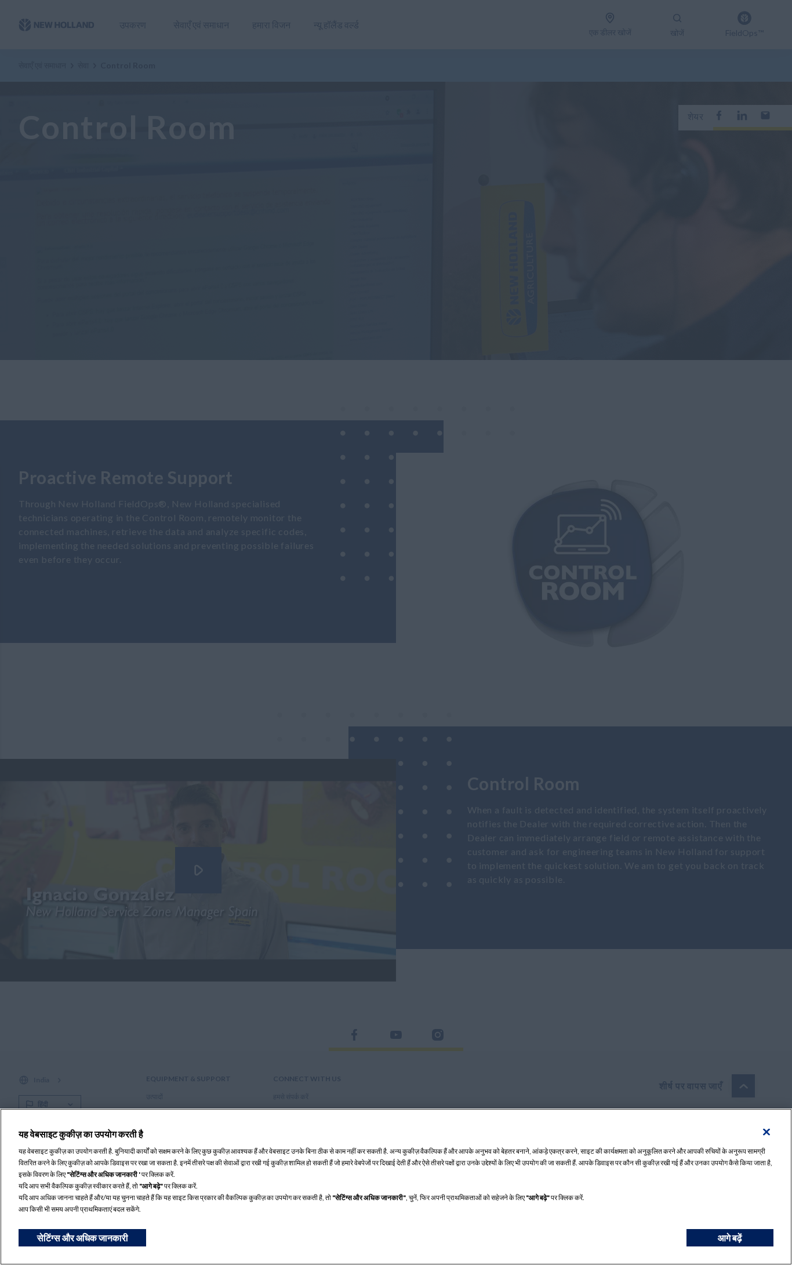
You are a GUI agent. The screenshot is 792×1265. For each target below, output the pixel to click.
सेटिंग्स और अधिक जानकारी (82, 1237)
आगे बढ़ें (730, 1237)
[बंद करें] (766, 1132)
